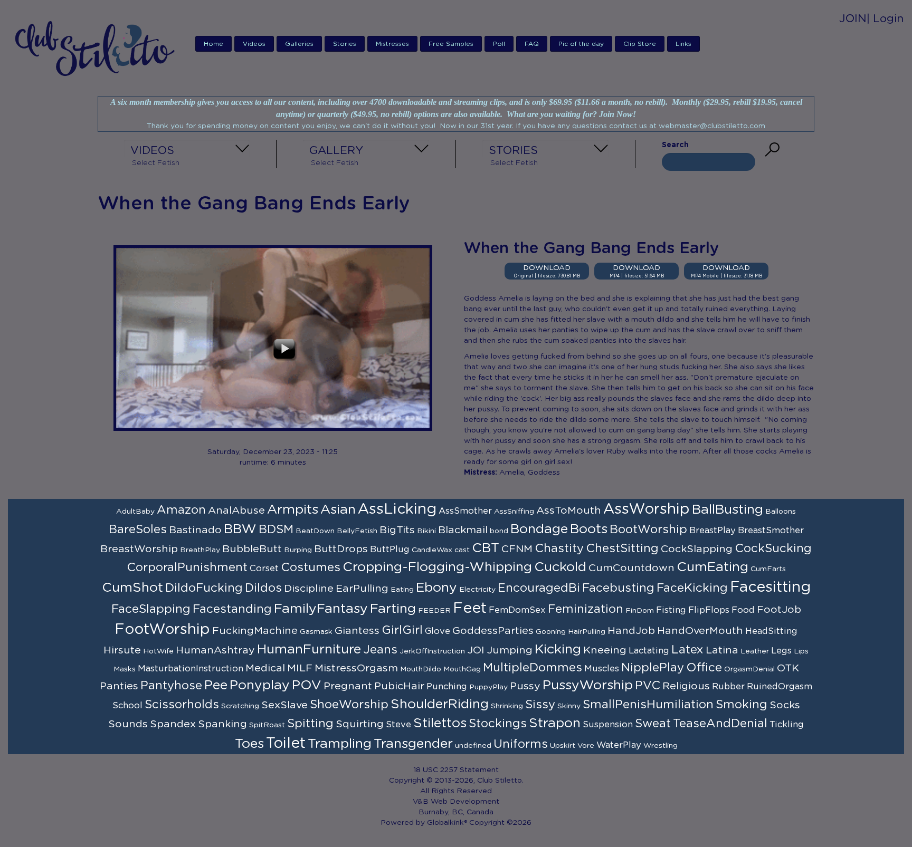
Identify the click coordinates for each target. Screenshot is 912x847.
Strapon (555, 723)
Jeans (380, 650)
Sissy (540, 704)
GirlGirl (402, 630)
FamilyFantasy (321, 608)
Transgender (413, 743)
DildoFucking (204, 588)
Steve (398, 724)
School (127, 705)
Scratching (240, 706)
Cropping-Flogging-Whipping (437, 567)
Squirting (360, 724)
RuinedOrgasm (779, 686)
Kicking (558, 649)
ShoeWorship (349, 704)
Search (675, 145)
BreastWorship (139, 549)
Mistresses (392, 44)
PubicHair (399, 686)
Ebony (436, 587)
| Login (885, 18)
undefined (473, 745)
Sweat (653, 723)
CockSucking (773, 548)
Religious (686, 686)
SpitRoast (267, 725)
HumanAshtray (215, 650)
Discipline (309, 588)
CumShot (132, 587)
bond (499, 531)
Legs (781, 651)
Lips (801, 651)
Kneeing (604, 650)
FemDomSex (517, 610)
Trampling (340, 743)
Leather (754, 651)
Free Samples (451, 44)
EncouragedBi (539, 588)
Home (213, 44)
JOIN (853, 18)
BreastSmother (771, 530)
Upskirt (562, 745)
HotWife (158, 651)
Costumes (310, 567)
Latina (722, 650)
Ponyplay (260, 685)
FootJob (779, 609)
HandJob (631, 630)
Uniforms (520, 744)
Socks (785, 705)
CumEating (712, 567)
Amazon (181, 510)
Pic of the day (581, 44)
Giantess (357, 630)
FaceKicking (692, 588)
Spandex (173, 724)
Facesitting (770, 587)
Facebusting (618, 588)
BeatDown (315, 531)
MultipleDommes (532, 667)
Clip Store (639, 44)
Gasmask (316, 632)
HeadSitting (771, 631)
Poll (499, 44)
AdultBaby (135, 511)
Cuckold (560, 567)
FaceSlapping (151, 609)
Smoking (741, 704)
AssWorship (646, 509)
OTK (788, 668)
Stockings (498, 723)
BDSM (276, 529)
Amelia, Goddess (529, 472)
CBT (485, 548)
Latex (687, 650)
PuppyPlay (488, 687)
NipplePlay (652, 667)
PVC (647, 685)
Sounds (128, 724)
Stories (344, 44)
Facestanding (232, 609)
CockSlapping (697, 549)
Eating (402, 589)
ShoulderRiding (440, 704)
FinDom (639, 610)
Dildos (263, 588)
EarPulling (362, 588)
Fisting (671, 610)
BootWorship (648, 529)
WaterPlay (618, 745)
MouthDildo (420, 669)
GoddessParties (493, 630)
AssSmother (465, 511)
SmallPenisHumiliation (648, 704)
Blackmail (463, 530)
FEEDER (434, 610)
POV (306, 685)
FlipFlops (708, 610)
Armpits (292, 509)
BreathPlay (200, 550)
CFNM (517, 549)
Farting (393, 608)
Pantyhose (171, 685)
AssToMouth (568, 510)
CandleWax (432, 550)
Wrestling (660, 745)
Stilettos (440, 723)
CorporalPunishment (187, 567)
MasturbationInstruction (190, 669)
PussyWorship (588, 685)
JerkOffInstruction (432, 651)
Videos (254, 44)
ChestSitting (622, 548)
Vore (585, 745)
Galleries (299, 44)
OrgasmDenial (749, 669)
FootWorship (162, 629)
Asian (338, 509)
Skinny (569, 706)
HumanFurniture (309, 649)
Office (704, 667)
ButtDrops (341, 549)
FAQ (532, 44)
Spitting (310, 723)
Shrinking (507, 706)
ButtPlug (390, 549)
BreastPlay (712, 530)
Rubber (728, 686)
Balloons (780, 511)
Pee (215, 685)
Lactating (649, 651)
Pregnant (348, 686)
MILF (299, 668)
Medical (265, 668)
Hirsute (122, 650)
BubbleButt (252, 549)
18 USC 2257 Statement (456, 770)
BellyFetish (357, 531)
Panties (119, 686)
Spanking (222, 724)
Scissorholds (182, 704)
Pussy (525, 686)
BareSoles (138, 529)
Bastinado (195, 530)
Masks (124, 669)
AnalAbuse (236, 510)
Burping (298, 550)
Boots (588, 529)
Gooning (551, 632)
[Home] (97, 48)
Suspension (608, 724)
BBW (240, 529)
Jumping (510, 650)
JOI (475, 650)
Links (683, 44)
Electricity (477, 589)
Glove (437, 631)
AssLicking (397, 509)
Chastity (559, 548)
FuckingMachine (255, 630)
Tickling (787, 724)
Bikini (426, 531)
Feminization (585, 609)
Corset (264, 568)
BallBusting (727, 509)
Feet (470, 608)
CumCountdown (631, 568)
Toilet (286, 743)
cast (462, 550)
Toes (249, 743)
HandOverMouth (700, 630)
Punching (446, 686)
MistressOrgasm (356, 668)
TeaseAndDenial (720, 723)
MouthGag (462, 669)
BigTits (397, 530)
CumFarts (768, 569)
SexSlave (284, 705)
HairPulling (586, 632)
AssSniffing (514, 511)
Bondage (539, 529)
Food (743, 610)
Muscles (601, 669)
